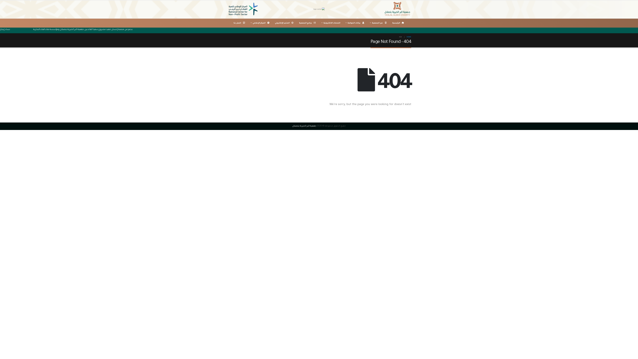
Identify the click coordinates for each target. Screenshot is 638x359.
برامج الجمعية (305, 23)
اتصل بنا (237, 23)
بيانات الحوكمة (354, 23)
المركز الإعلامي (259, 23)
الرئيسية (396, 23)
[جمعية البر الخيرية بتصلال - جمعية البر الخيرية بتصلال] (398, 9)
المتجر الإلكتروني (282, 23)
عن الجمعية (377, 23)
